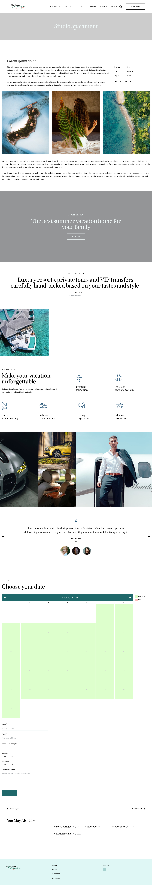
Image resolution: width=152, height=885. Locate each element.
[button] (4, 536)
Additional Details (9, 770)
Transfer (19, 473)
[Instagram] (104, 869)
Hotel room (91, 826)
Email (4, 734)
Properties (77, 827)
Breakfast (5, 762)
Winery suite (118, 826)
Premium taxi (57, 451)
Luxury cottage (62, 826)
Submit (9, 793)
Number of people (9, 744)
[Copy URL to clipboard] (131, 81)
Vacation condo (62, 833)
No (11, 756)
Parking (5, 753)
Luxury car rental (19, 470)
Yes (4, 756)
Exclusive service (57, 488)
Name (4, 724)
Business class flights (114, 470)
